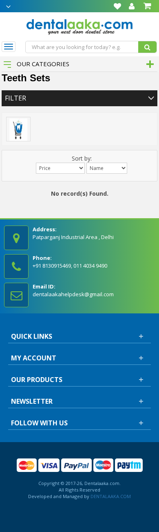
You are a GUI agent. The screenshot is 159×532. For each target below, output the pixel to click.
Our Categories (42, 64)
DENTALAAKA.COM (110, 496)
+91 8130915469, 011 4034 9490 (70, 265)
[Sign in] (132, 6)
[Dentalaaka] (79, 26)
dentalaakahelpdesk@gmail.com (73, 294)
